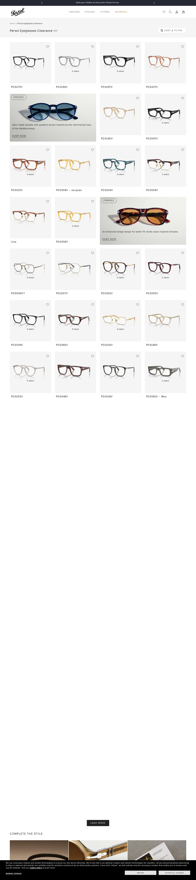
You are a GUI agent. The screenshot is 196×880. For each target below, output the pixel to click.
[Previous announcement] (41, 3)
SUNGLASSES (74, 12)
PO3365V (62, 344)
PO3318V (107, 396)
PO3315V (17, 190)
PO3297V (107, 87)
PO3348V (62, 396)
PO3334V (107, 190)
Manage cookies (13, 873)
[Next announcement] (154, 3)
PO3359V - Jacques (69, 190)
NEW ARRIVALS (121, 12)
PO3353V (17, 396)
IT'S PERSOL (105, 12)
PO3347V (152, 138)
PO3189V (152, 344)
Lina (14, 241)
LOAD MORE (98, 823)
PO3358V (62, 241)
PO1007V (62, 293)
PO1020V (107, 344)
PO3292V (62, 87)
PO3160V (107, 138)
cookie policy (36, 868)
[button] (74, 12)
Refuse (140, 873)
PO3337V (152, 87)
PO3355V (152, 293)
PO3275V (17, 87)
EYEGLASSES (90, 12)
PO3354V (152, 190)
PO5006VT (18, 293)
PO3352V (107, 293)
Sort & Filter (173, 30)
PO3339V (17, 344)
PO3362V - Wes (156, 396)
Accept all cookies (174, 873)
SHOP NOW (19, 136)
